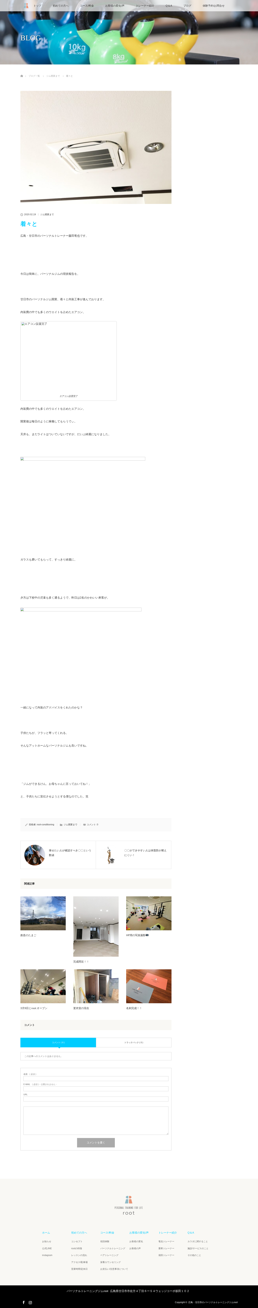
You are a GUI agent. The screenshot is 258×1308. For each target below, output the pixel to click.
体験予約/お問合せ (214, 5)
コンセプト (77, 1241)
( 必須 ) (29, 1074)
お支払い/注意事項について (114, 1269)
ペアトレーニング (109, 1255)
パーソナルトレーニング (112, 1248)
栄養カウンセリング (110, 1262)
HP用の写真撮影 (136, 935)
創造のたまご (28, 935)
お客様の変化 (136, 1241)
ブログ (187, 5)
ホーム (46, 1232)
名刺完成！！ (134, 1008)
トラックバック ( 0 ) (133, 1042)
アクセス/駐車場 (79, 1262)
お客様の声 (135, 1248)
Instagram (30, 1302)
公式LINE (47, 1248)
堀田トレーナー (166, 1255)
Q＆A (169, 5)
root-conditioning (45, 824)
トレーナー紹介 (145, 5)
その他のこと (194, 1255)
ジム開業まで (47, 214)
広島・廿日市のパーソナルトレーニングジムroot (213, 1302)
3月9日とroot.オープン (33, 1008)
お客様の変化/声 (114, 5)
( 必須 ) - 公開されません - (40, 1084)
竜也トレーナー (166, 1241)
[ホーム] (21, 71)
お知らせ (46, 1241)
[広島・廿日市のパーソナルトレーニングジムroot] (129, 1213)
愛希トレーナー (166, 1248)
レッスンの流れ (79, 1255)
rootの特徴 (76, 1248)
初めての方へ (61, 5)
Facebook (23, 1302)
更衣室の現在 (81, 1008)
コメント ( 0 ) (58, 1042)
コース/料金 (87, 5)
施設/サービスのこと (198, 1248)
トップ (37, 5)
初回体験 (104, 1241)
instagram (47, 1255)
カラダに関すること (198, 1241)
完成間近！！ (81, 961)
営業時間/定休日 (79, 1269)
